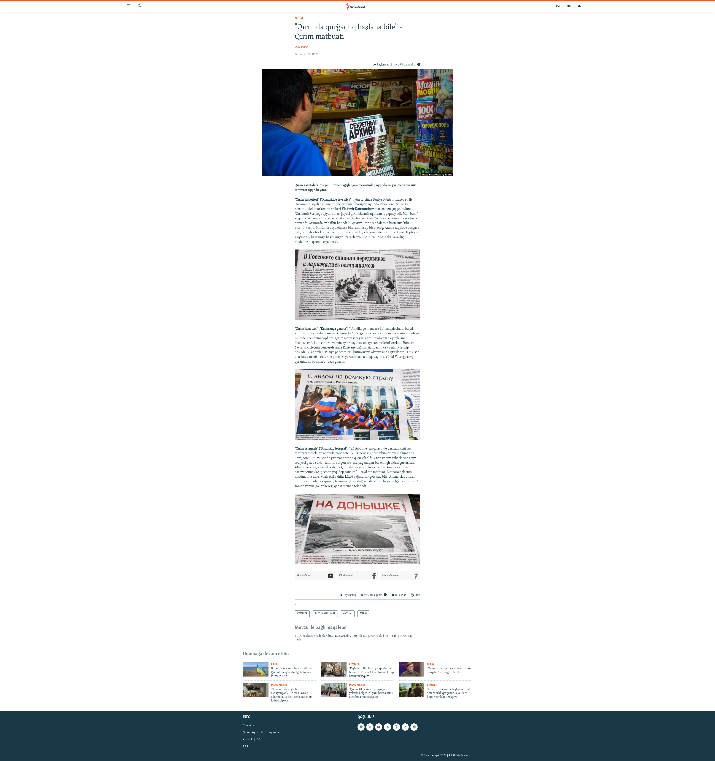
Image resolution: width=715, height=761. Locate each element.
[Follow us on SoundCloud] (387, 727)
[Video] (579, 6)
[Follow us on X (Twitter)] (369, 727)
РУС (558, 6)
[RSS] (405, 727)
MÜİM (299, 18)
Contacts (248, 725)
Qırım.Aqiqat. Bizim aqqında (261, 732)
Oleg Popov (302, 46)
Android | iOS (251, 739)
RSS (245, 746)
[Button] (381, 64)
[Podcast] (413, 727)
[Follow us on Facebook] (361, 727)
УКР (568, 6)
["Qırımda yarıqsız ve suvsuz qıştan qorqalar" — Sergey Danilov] (411, 669)
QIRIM (430, 664)
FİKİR (274, 664)
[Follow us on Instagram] (396, 727)
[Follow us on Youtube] (378, 727)
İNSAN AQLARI (279, 685)
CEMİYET (354, 664)
